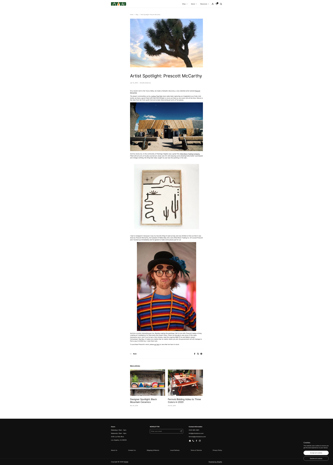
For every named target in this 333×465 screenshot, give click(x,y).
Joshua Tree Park (156, 96)
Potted (126, 462)
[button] (221, 4)
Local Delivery (175, 450)
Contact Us (132, 450)
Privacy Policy (217, 450)
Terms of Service (196, 450)
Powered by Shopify (215, 462)
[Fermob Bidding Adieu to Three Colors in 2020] (185, 383)
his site (177, 335)
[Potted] (118, 4)
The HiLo (141, 339)
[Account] (213, 4)
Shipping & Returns (153, 450)
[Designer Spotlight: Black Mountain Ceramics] (147, 383)
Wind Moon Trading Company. (190, 154)
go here (156, 344)
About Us (114, 450)
